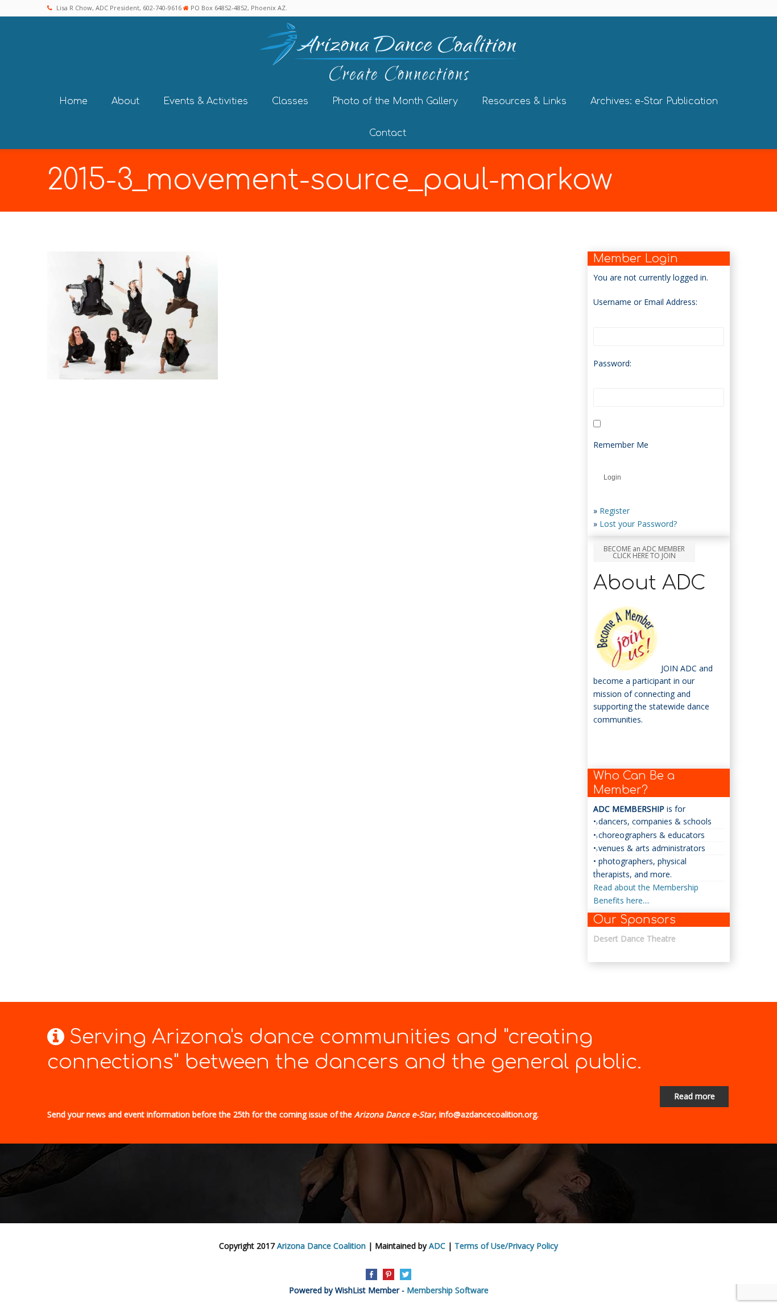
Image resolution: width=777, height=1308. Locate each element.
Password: (612, 363)
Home (73, 101)
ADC (437, 1245)
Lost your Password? (638, 523)
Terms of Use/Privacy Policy (506, 1245)
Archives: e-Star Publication (654, 101)
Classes (290, 101)
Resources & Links (524, 101)
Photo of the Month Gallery (395, 101)
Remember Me (620, 444)
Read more (694, 1096)
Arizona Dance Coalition (321, 1245)
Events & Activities (205, 101)
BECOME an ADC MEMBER (644, 552)
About (125, 101)
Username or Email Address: (645, 301)
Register (615, 510)
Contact (387, 133)
